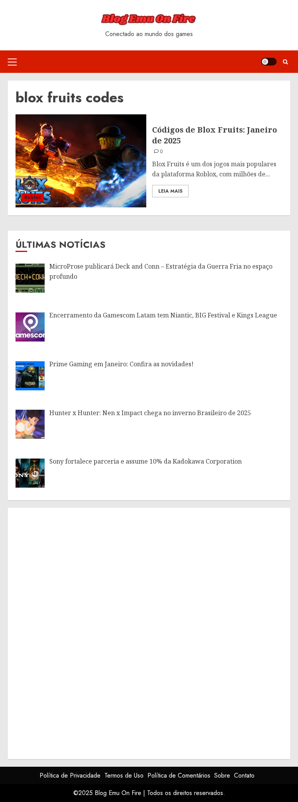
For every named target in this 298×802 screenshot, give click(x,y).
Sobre (222, 775)
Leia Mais (170, 191)
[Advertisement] (74, 632)
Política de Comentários (178, 775)
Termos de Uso (124, 775)
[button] (12, 61)
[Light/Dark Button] (269, 62)
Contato (244, 775)
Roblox (32, 197)
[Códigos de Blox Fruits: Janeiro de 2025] (81, 160)
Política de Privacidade (70, 775)
